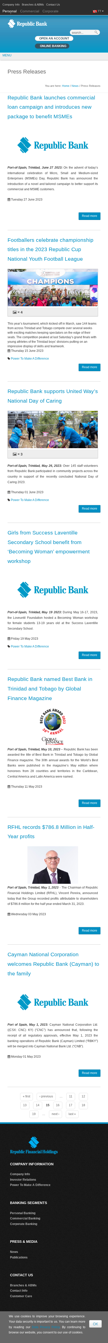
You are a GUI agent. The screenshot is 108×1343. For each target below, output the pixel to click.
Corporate (50, 11)
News (75, 85)
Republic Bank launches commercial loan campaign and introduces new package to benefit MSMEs (51, 107)
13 (25, 1105)
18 (83, 1105)
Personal (10, 11)
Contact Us (53, 4)
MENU (7, 55)
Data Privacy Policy (46, 1327)
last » (72, 1114)
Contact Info (18, 1290)
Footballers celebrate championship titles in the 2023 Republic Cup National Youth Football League (50, 249)
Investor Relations (23, 1179)
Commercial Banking (25, 1218)
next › (55, 1114)
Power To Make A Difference (30, 358)
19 (34, 1114)
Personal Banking (22, 1213)
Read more (89, 216)
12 (83, 1096)
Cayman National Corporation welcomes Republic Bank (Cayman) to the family (53, 963)
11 (70, 1096)
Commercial (29, 11)
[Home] (27, 23)
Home (65, 85)
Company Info (11, 4)
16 (58, 1105)
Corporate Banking (23, 1224)
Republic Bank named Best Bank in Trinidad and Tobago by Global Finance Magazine (50, 688)
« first (26, 1096)
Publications (19, 1257)
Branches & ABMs (33, 4)
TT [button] (100, 11)
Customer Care (21, 1296)
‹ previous (46, 1096)
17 (70, 1105)
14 (37, 1105)
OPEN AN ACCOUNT (54, 38)
